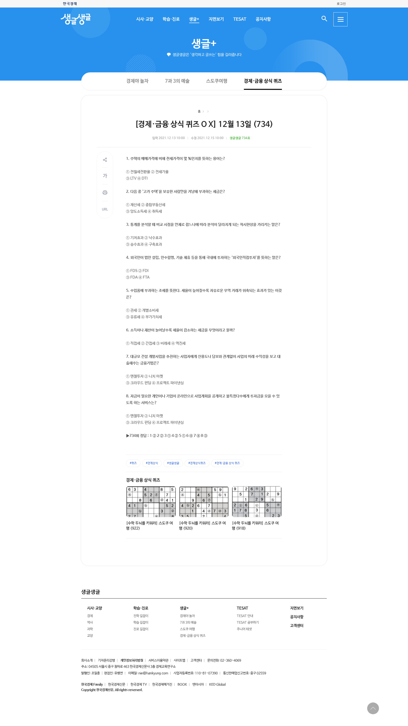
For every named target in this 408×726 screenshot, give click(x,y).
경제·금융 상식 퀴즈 (263, 81)
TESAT (239, 19)
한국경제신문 (116, 684)
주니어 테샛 (244, 629)
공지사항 (263, 19)
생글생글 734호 (240, 138)
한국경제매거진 (162, 684)
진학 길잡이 (140, 616)
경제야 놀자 (137, 81)
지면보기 (216, 19)
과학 (90, 629)
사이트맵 (179, 660)
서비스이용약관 (158, 660)
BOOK (182, 684)
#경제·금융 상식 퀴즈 (227, 463)
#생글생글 (173, 463)
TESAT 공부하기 (248, 622)
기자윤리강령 (106, 660)
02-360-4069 (230, 660)
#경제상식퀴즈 (197, 463)
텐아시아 (198, 684)
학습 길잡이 (140, 622)
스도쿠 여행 (187, 629)
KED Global (217, 684)
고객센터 (196, 660)
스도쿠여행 (216, 81)
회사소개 (87, 660)
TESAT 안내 (245, 616)
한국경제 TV (139, 684)
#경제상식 (152, 463)
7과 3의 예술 (177, 81)
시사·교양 (144, 19)
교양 (90, 636)
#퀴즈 (133, 463)
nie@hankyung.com (153, 673)
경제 (90, 616)
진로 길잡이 (140, 629)
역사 (90, 622)
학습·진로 (170, 19)
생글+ (194, 19)
